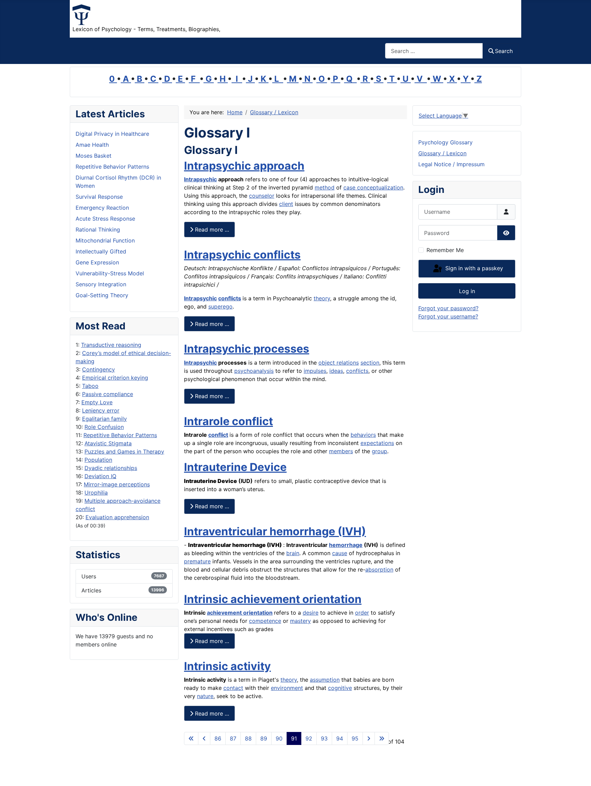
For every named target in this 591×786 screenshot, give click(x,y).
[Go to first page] (191, 738)
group (379, 451)
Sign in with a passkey (473, 268)
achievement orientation (240, 612)
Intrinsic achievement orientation (273, 599)
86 (217, 738)
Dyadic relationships (110, 467)
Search (504, 51)
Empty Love (97, 402)
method (324, 187)
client (286, 203)
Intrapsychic (200, 179)
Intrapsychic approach (244, 165)
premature (197, 561)
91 (294, 738)
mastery (300, 620)
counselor (261, 195)
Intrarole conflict (228, 421)
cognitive (340, 687)
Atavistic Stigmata (108, 443)
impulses (315, 370)
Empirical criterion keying (115, 377)
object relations (338, 362)
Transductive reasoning (111, 344)
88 (248, 738)
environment (287, 687)
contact (233, 687)
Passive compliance (107, 394)
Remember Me (445, 250)
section (369, 362)
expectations (377, 443)
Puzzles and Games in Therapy (124, 451)
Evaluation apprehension (117, 517)
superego (220, 306)
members (341, 451)
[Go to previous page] (204, 738)
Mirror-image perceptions (117, 484)
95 (355, 738)
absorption (379, 569)
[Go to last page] (382, 738)
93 (324, 738)
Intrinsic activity (227, 666)
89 (263, 738)
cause (339, 553)
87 (233, 738)
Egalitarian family (104, 418)
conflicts (229, 298)
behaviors (363, 434)
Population (98, 459)
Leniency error (100, 410)
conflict (218, 434)
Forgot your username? (448, 316)
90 (279, 738)
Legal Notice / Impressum (451, 164)
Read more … (211, 229)
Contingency (98, 369)
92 (308, 738)
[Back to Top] (579, 773)
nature (205, 696)
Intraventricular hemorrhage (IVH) (275, 531)
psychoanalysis (254, 370)
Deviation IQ (100, 476)
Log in (467, 291)
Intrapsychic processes (246, 348)
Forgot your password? (448, 308)
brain (292, 553)
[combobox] (434, 50)
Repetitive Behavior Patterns (120, 435)
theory (322, 298)
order (362, 612)
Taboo (90, 385)
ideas (336, 370)
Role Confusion (104, 426)
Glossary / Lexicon (442, 153)
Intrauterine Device (235, 467)
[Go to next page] (369, 738)
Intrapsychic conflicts (242, 254)
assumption (325, 679)
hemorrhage (346, 544)
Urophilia (96, 492)
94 (339, 738)
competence (265, 620)
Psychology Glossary (445, 142)
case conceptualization (373, 187)
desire (310, 612)
